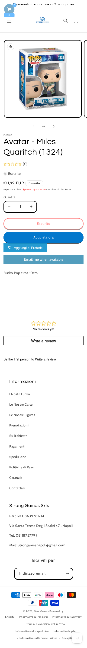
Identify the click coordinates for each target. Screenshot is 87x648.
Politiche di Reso (21, 467)
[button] (9, 21)
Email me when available (43, 259)
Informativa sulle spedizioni (32, 631)
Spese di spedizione (34, 189)
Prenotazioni (19, 425)
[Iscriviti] (67, 573)
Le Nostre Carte (21, 404)
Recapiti (67, 638)
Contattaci (17, 488)
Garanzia (16, 478)
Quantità (9, 197)
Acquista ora (43, 237)
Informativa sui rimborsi (33, 616)
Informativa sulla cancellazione (38, 638)
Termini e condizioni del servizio (45, 624)
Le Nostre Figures (22, 415)
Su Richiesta (18, 436)
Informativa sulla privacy (67, 616)
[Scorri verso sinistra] (33, 126)
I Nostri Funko (19, 394)
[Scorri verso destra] (54, 126)
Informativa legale (65, 631)
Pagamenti (17, 446)
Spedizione (17, 457)
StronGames (41, 611)
